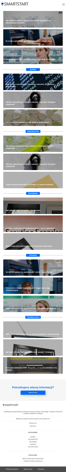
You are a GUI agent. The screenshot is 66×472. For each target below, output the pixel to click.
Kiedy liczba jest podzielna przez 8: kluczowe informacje (29, 246)
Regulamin (41, 469)
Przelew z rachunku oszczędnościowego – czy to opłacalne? (30, 228)
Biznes (33, 69)
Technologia (33, 317)
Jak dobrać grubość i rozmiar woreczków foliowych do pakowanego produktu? (28, 22)
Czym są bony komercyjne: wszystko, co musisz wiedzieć (29, 184)
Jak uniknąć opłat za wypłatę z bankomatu (23, 210)
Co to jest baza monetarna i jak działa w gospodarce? (28, 122)
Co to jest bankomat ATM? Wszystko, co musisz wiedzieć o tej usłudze (31, 369)
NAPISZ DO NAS (33, 392)
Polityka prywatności (12, 469)
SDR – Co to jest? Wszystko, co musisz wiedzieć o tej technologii (32, 334)
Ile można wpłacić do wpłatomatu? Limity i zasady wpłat (29, 41)
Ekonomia (33, 193)
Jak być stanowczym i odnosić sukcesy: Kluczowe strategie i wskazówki (31, 103)
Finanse (33, 255)
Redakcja (33, 423)
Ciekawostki (33, 131)
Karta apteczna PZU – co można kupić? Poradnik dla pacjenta (31, 59)
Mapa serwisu (28, 469)
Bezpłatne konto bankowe (33, 458)
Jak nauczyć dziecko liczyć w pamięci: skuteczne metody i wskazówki (30, 147)
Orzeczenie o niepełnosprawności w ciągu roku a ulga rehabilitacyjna (28, 289)
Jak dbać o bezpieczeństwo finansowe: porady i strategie (29, 352)
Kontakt (33, 426)
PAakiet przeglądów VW (33, 461)
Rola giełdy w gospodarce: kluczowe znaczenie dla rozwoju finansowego (30, 85)
